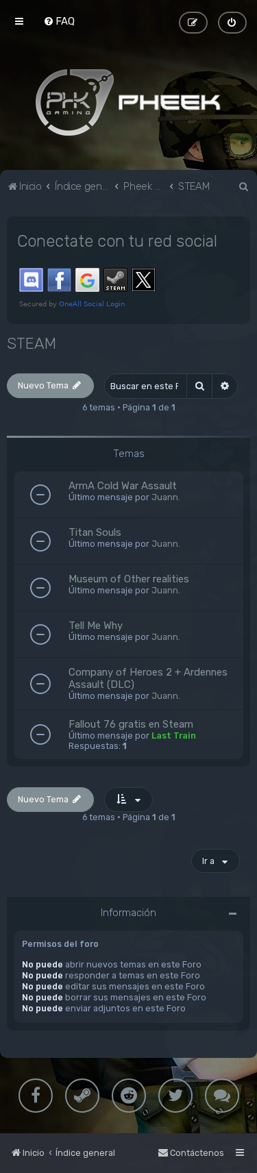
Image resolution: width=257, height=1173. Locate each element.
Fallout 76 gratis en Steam (131, 724)
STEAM (31, 343)
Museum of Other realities (129, 579)
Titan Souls (95, 532)
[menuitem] (59, 21)
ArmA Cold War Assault (123, 486)
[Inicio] (129, 102)
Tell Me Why (96, 625)
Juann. (165, 497)
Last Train (173, 735)
